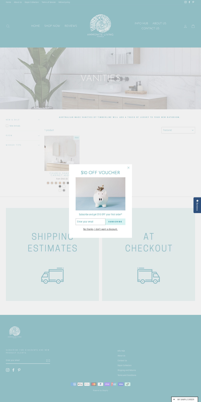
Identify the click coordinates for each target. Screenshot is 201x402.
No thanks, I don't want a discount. (100, 229)
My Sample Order (185, 399)
